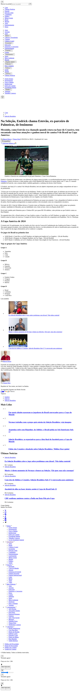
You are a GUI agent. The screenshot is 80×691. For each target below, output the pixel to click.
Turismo (11, 605)
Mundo (11, 559)
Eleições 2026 (13, 550)
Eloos (10, 593)
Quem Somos (13, 527)
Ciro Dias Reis (13, 630)
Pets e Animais (13, 603)
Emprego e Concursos (15, 591)
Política (11, 561)
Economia (12, 549)
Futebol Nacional (14, 573)
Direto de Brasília (14, 632)
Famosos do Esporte (15, 572)
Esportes (9, 565)
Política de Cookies (11, 647)
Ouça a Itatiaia (13, 531)
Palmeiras (4, 181)
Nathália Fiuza (13, 621)
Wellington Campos (15, 625)
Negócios (11, 602)
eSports (11, 570)
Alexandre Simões (14, 611)
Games (11, 595)
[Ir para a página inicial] (6, 109)
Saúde (10, 563)
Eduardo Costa (13, 635)
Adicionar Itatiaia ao (8, 143)
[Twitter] (5, 511)
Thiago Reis (6, 383)
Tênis (10, 580)
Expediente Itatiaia (14, 536)
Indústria (11, 596)
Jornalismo (10, 542)
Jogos (10, 598)
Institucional (12, 533)
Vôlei (10, 582)
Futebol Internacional (15, 575)
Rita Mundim (13, 639)
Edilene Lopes (13, 633)
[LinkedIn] (5, 520)
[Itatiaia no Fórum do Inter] (5, 522)
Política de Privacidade (12, 644)
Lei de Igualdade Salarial (16, 540)
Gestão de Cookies (10, 649)
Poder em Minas (14, 637)
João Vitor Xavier (14, 618)
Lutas (10, 577)
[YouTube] (5, 518)
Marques (11, 619)
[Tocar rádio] (2, 656)
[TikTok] (5, 516)
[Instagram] (5, 512)
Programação (13, 529)
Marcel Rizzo (7, 361)
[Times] (2, 97)
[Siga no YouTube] (3, 392)
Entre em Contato (14, 534)
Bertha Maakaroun (14, 628)
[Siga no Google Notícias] (9, 392)
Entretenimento (13, 554)
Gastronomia (12, 556)
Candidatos (12, 552)
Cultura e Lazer (13, 547)
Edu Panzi (12, 612)
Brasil (10, 545)
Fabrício (11, 616)
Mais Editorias (11, 584)
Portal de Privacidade (11, 646)
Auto (10, 586)
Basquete (11, 566)
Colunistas (10, 626)
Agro (10, 543)
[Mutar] (2, 670)
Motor (10, 579)
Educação (12, 589)
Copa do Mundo (14, 568)
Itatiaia (9, 526)
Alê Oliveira (12, 609)
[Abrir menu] (2, 2)
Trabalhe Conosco (14, 538)
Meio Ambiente (13, 600)
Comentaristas (11, 607)
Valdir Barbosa (13, 640)
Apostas (11, 588)
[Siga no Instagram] (1, 392)
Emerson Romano (14, 614)
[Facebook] (5, 514)
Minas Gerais (13, 557)
